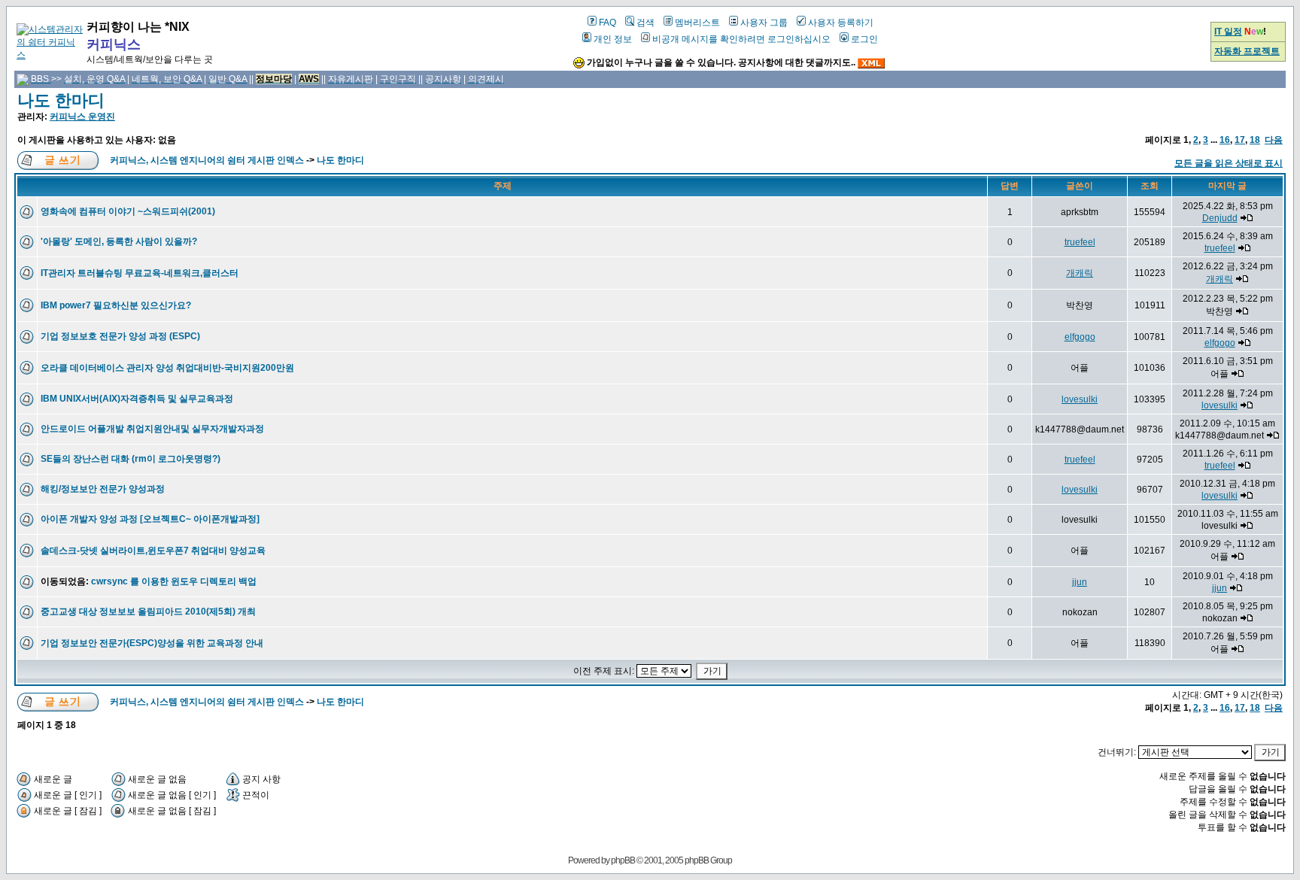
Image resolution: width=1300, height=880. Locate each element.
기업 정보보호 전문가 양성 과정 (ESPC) (120, 336)
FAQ (607, 22)
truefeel (1080, 242)
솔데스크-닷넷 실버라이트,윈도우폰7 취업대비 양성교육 (153, 550)
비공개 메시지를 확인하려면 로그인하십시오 (741, 39)
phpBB (623, 860)
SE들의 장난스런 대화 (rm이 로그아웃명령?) (130, 459)
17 (1240, 140)
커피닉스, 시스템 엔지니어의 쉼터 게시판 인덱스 (207, 160)
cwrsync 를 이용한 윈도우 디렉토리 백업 (174, 581)
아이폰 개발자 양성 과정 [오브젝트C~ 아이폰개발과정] (150, 519)
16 (1225, 140)
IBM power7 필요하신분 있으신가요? (116, 305)
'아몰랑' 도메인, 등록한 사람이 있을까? (119, 241)
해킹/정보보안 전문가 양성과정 (103, 489)
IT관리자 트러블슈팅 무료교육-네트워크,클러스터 (139, 273)
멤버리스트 (697, 22)
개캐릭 (1079, 273)
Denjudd (1220, 218)
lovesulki (1080, 399)
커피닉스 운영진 (82, 116)
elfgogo (1080, 337)
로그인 (864, 39)
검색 (645, 22)
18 (1255, 140)
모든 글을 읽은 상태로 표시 (1228, 163)
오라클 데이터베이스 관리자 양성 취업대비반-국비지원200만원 (167, 368)
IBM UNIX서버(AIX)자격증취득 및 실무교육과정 (137, 398)
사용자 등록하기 (840, 22)
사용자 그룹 (764, 22)
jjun (1079, 582)
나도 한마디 (61, 100)
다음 (1274, 140)
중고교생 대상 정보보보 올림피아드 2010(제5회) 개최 (148, 611)
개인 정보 (613, 39)
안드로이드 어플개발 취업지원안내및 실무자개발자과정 (152, 428)
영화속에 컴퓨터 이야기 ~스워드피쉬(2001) (128, 211)
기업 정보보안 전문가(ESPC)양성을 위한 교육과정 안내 (152, 643)
